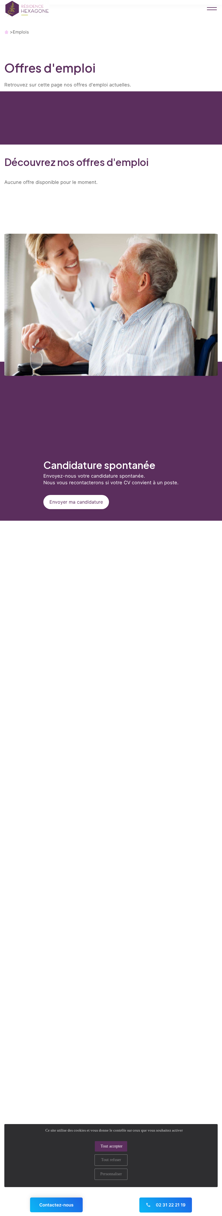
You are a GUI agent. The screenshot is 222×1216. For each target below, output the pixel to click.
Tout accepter (112, 1146)
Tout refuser (111, 1160)
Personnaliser (111, 1174)
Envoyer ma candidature (76, 502)
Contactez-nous (56, 1205)
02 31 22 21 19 (170, 1205)
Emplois (21, 32)
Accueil (6, 32)
